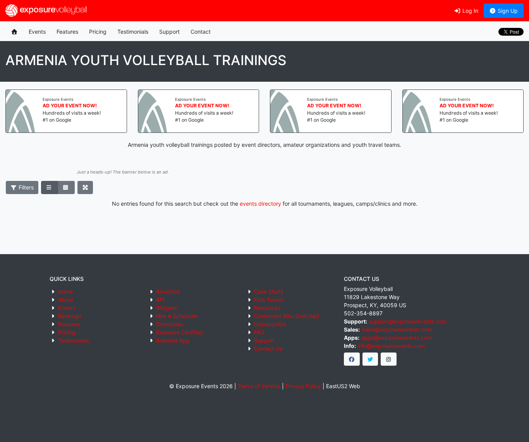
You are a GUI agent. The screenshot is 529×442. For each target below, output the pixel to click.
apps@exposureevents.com (396, 337)
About (65, 299)
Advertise (168, 291)
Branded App (173, 340)
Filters (25, 187)
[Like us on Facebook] (352, 359)
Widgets (166, 307)
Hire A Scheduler (177, 316)
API (160, 299)
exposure (52, 10)
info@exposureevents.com (391, 345)
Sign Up (507, 10)
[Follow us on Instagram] (389, 359)
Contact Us (268, 348)
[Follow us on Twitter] (370, 359)
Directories (169, 324)
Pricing (97, 31)
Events (37, 31)
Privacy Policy (303, 386)
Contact (201, 31)
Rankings (69, 316)
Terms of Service (259, 386)
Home (65, 291)
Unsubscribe (270, 324)
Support (169, 31)
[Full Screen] (85, 187)
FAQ (259, 332)
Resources (267, 307)
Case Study (268, 291)
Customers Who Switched (286, 316)
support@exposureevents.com (408, 321)
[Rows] (49, 187)
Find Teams (268, 299)
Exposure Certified (179, 332)
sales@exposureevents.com (396, 329)
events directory (260, 203)
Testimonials (132, 31)
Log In (469, 10)
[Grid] (66, 187)
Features (67, 31)
